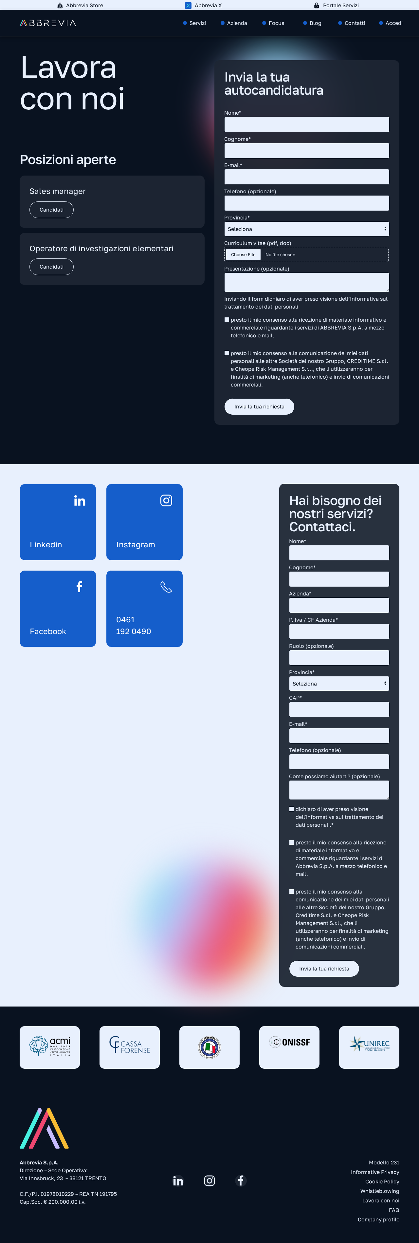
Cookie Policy (382, 1181)
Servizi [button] (198, 23)
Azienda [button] (237, 23)
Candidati (52, 209)
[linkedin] (178, 1181)
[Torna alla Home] (48, 23)
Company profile (378, 1219)
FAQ (394, 1210)
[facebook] (241, 1181)
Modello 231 (384, 1162)
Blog (315, 23)
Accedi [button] (394, 23)
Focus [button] (276, 23)
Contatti (355, 23)
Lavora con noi (380, 1200)
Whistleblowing (379, 1191)
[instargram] (209, 1181)
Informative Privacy (375, 1172)
